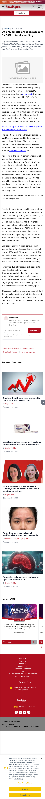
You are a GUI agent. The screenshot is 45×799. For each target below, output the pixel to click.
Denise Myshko (10, 448)
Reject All (25, 789)
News (26, 726)
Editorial (22, 663)
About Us (22, 658)
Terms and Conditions (22, 669)
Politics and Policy (28, 348)
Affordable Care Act (17, 150)
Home (8, 726)
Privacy (22, 671)
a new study (27, 94)
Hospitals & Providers (10, 352)
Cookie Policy (18, 779)
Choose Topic (20, 13)
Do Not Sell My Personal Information (22, 674)
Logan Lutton (10, 404)
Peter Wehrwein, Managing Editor (17, 539)
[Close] (41, 758)
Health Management (28, 352)
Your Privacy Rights (22, 676)
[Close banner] (42, 2)
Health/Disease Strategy (11, 348)
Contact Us (22, 666)
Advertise (22, 661)
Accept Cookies (25, 795)
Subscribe (33, 330)
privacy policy (8, 336)
